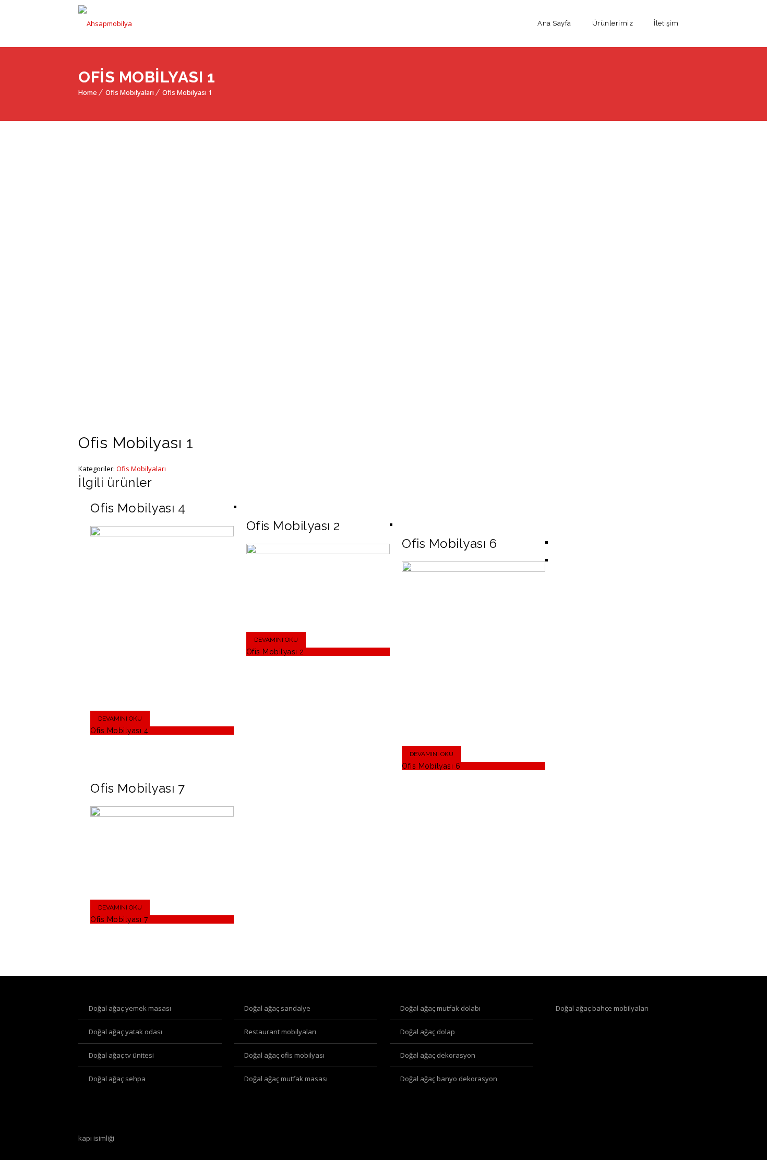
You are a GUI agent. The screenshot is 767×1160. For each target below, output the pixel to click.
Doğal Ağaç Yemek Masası (130, 1008)
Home (87, 92)
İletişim (666, 23)
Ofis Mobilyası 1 (187, 92)
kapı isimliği (96, 1138)
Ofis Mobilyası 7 (119, 919)
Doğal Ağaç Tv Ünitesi (121, 1055)
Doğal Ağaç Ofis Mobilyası (284, 1055)
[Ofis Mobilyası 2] (318, 551)
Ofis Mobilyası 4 (119, 730)
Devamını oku (120, 718)
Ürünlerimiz (612, 23)
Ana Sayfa (554, 23)
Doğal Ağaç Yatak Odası (125, 1031)
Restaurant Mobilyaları (280, 1031)
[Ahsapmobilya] (105, 23)
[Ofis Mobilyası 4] (162, 534)
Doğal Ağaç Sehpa (117, 1078)
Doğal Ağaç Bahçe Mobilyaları (602, 1008)
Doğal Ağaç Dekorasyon (437, 1055)
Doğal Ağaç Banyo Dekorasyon (448, 1078)
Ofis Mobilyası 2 (275, 652)
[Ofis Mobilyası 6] (473, 569)
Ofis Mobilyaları (129, 92)
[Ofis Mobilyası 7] (162, 814)
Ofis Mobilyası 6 (431, 766)
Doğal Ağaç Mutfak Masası (286, 1078)
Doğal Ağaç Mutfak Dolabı (440, 1008)
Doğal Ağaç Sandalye (277, 1008)
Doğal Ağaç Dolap (427, 1031)
